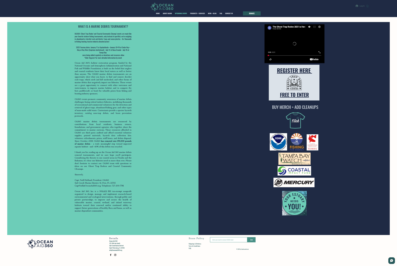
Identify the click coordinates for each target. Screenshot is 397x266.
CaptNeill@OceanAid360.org (88, 186)
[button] (367, 6)
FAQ (190, 248)
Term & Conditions (194, 246)
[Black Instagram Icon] (115, 254)
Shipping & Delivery (195, 244)
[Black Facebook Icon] (110, 254)
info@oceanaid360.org (115, 250)
